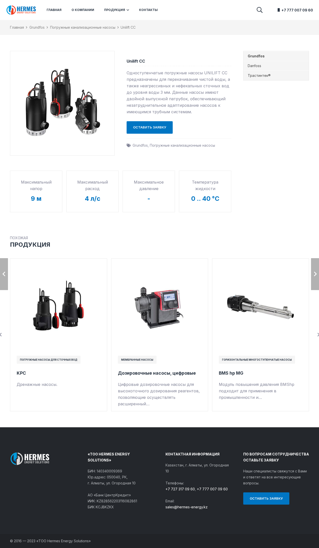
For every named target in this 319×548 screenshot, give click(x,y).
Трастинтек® (259, 75)
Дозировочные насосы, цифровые (157, 373)
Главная (17, 27)
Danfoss (254, 66)
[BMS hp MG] (260, 264)
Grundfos (37, 27)
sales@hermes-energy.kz (186, 507)
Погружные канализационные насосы (82, 27)
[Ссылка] (21, 10)
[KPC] (58, 264)
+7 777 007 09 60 (212, 489)
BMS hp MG (231, 373)
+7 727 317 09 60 (180, 489)
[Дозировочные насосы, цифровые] (159, 264)
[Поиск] (259, 10)
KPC (21, 373)
